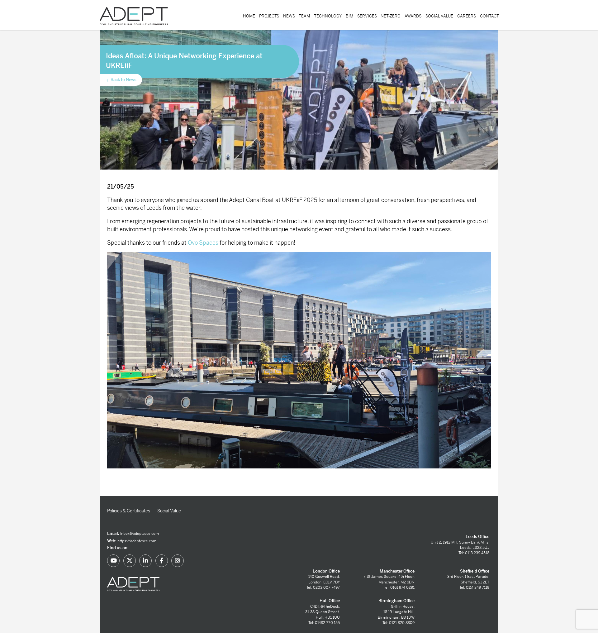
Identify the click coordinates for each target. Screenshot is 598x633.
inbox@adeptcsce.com (139, 533)
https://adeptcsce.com (136, 541)
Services (367, 16)
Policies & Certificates (128, 511)
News (289, 16)
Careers (466, 16)
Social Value (439, 16)
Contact (489, 16)
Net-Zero (391, 16)
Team (304, 16)
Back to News (123, 79)
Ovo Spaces (203, 242)
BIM (349, 16)
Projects (269, 16)
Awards (413, 16)
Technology (328, 16)
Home (249, 16)
